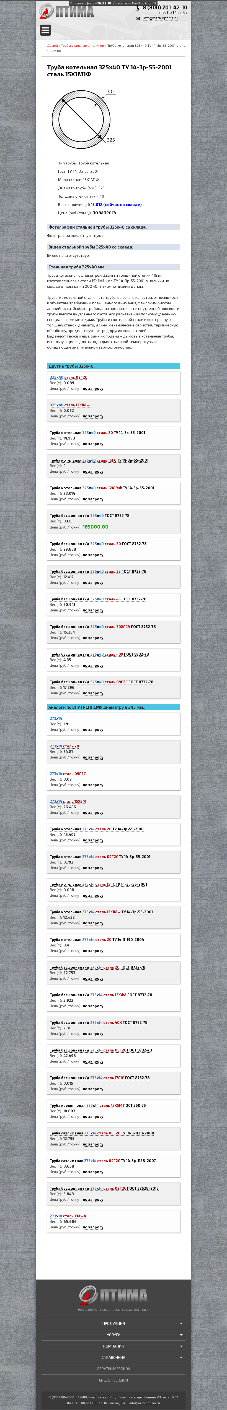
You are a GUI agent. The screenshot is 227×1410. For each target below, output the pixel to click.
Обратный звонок (113, 1369)
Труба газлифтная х (102, 1133)
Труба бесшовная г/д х (90, 515)
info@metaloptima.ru (160, 18)
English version (113, 1380)
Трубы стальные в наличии (82, 45)
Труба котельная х (97, 432)
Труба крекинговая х (98, 1105)
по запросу (93, 388)
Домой (52, 45)
